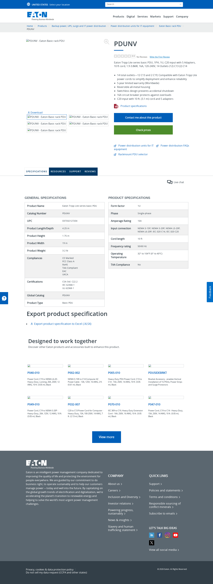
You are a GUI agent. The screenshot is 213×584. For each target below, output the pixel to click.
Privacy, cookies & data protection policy (49, 569)
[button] (143, 130)
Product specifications (133, 106)
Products (42, 25)
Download (36, 112)
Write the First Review (160, 57)
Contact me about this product (143, 117)
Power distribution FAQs (174, 145)
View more (106, 437)
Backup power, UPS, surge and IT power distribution (79, 25)
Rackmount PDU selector (133, 154)
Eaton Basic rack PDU (170, 25)
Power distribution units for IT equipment (133, 25)
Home (30, 25)
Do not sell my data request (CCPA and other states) (56, 572)
